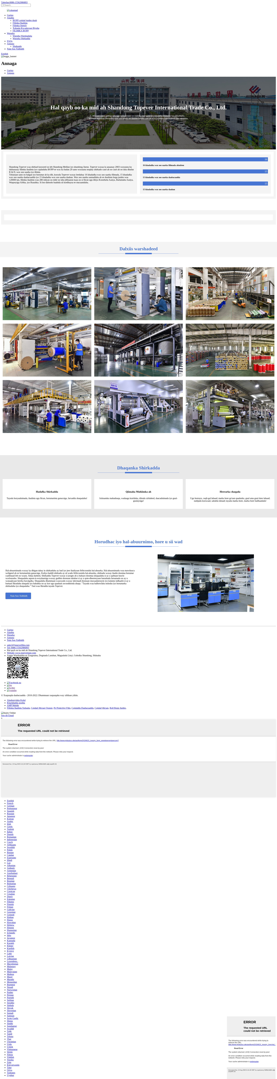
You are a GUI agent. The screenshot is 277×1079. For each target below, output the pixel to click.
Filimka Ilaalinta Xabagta (18, 708)
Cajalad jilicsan (101, 708)
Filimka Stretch (20, 25)
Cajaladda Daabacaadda (82, 708)
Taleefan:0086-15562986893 (14, 2)
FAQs (9, 41)
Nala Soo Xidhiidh (15, 49)
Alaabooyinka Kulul (16, 700)
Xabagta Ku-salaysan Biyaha (26, 28)
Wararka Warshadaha (22, 36)
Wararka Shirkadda (21, 38)
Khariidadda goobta (16, 703)
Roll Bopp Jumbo (118, 708)
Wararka (11, 33)
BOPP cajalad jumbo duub (25, 20)
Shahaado (17, 46)
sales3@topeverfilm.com (18, 645)
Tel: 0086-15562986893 (18, 647)
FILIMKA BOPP (21, 31)
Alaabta (10, 18)
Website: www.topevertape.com (21, 653)
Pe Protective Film (62, 708)
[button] (18, 596)
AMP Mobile (13, 705)
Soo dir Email (7, 715)
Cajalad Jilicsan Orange (42, 708)
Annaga (10, 43)
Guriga (10, 15)
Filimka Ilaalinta (20, 23)
